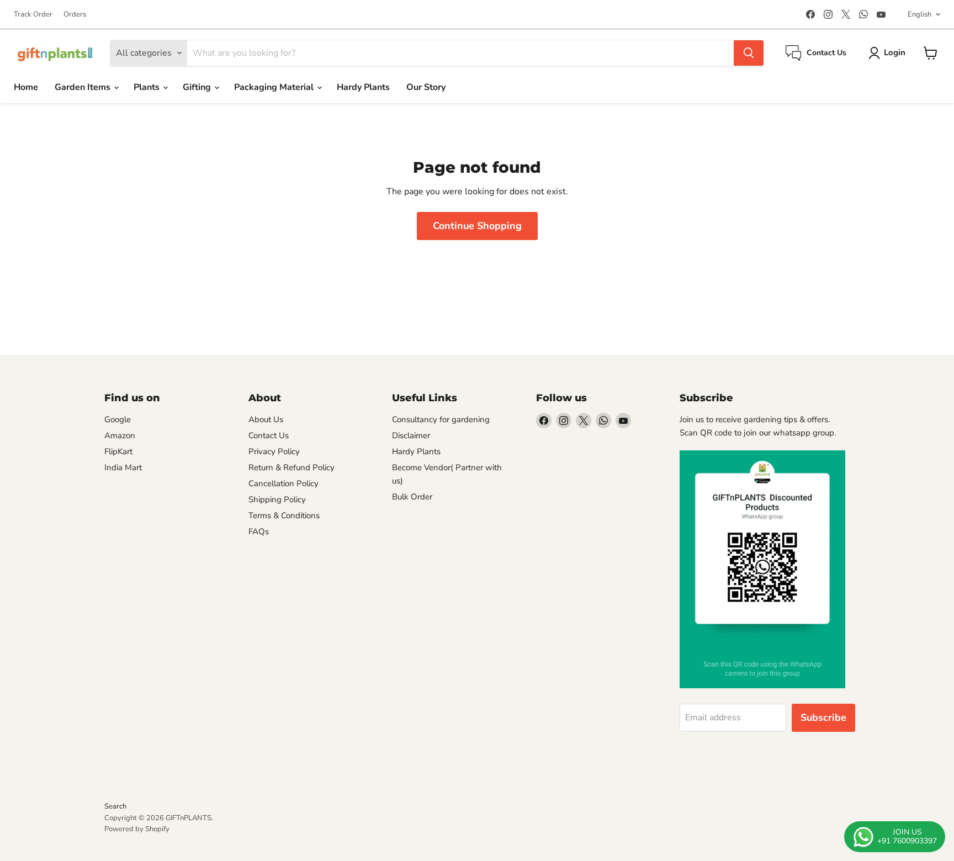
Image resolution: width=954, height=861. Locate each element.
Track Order (33, 14)
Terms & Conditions (284, 515)
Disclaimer (411, 435)
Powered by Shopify (136, 829)
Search (115, 806)
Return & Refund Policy (291, 467)
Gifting (198, 87)
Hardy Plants (363, 87)
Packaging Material (275, 87)
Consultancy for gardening (441, 419)
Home (26, 87)
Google (117, 419)
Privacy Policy (274, 451)
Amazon (119, 435)
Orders (74, 14)
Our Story (426, 87)
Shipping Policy (277, 499)
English (919, 14)
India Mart (123, 467)
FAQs (258, 531)
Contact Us (268, 435)
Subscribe (823, 717)
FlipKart (118, 451)
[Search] (749, 53)
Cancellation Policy (283, 483)
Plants (148, 87)
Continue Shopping (477, 225)
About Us (265, 419)
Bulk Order (412, 496)
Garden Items (84, 87)
